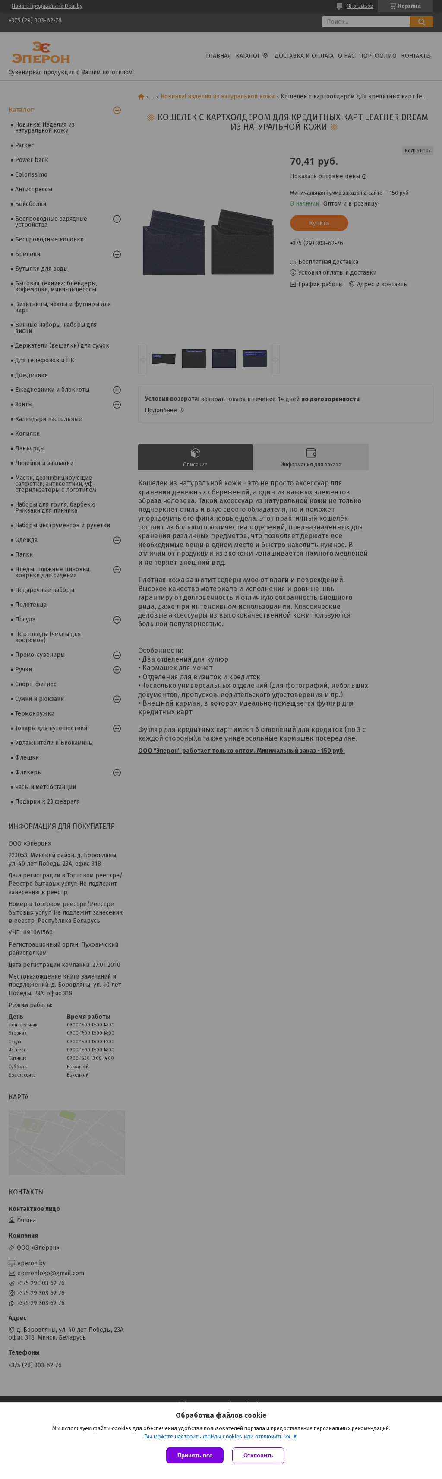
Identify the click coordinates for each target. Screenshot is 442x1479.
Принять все (194, 1455)
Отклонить (258, 1455)
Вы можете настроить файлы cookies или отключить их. (218, 1436)
